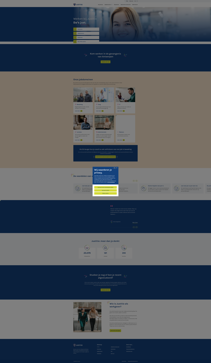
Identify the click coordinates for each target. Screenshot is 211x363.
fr (116, 167)
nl (114, 167)
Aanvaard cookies (105, 190)
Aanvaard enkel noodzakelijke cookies (105, 187)
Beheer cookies (105, 193)
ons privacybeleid (111, 182)
